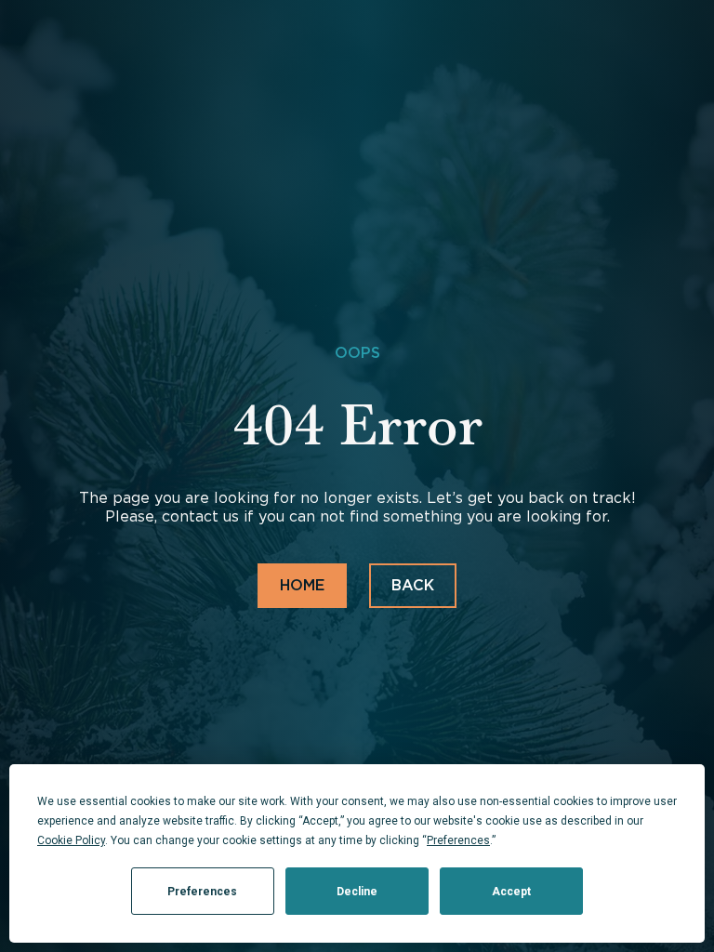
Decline (357, 891)
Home (302, 585)
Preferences (202, 891)
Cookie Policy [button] (71, 840)
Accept (511, 891)
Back (412, 585)
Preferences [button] (458, 840)
